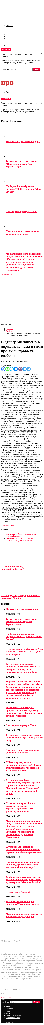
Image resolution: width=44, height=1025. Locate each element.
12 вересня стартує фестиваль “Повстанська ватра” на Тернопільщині (21, 164)
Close (3, 1000)
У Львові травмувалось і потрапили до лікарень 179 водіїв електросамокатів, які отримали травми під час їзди (23, 766)
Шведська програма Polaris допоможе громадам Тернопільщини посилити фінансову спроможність (20, 807)
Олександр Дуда (8, 525)
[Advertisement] (22, 299)
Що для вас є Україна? (18, 892)
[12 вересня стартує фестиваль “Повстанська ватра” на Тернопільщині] (24, 151)
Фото (8, 41)
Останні (9, 26)
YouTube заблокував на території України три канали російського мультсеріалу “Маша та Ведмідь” (24, 880)
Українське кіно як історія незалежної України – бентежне (22, 902)
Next (10, 275)
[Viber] (20, 369)
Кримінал (10, 38)
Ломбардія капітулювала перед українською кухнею (22, 232)
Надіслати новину (13, 43)
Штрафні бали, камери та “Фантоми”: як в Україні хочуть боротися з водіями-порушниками (24, 849)
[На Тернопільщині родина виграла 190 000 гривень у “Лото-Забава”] (24, 176)
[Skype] (12, 369)
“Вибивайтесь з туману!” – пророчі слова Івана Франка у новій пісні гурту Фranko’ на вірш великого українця (24, 711)
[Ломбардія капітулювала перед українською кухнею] (24, 221)
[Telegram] (24, 369)
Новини (9, 34)
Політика (10, 36)
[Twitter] (29, 369)
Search (36, 69)
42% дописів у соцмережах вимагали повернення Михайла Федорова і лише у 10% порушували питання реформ (23, 668)
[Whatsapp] (7, 369)
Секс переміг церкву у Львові (21, 211)
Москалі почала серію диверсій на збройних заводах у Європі (24, 915)
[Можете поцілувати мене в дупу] (24, 131)
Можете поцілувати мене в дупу (23, 141)
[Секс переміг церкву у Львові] (24, 201)
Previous (4, 275)
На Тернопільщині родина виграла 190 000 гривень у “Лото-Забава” (24, 189)
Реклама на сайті (13, 45)
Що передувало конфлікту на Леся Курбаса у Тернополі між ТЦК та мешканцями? (24, 652)
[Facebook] (3, 369)
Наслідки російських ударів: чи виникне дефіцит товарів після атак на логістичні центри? (22, 865)
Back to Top (6, 997)
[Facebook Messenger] (16, 369)
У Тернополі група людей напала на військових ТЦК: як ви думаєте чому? (24, 738)
